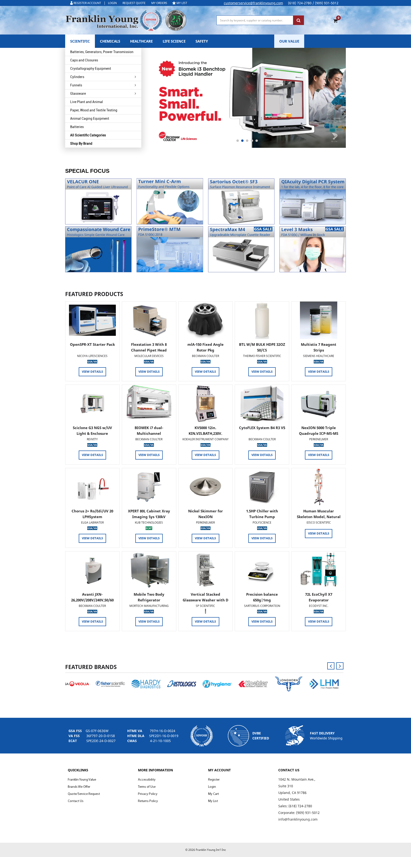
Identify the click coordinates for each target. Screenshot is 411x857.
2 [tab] (242, 140)
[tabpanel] (247, 98)
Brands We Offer (79, 787)
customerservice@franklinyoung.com (253, 3)
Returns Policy (148, 801)
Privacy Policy (147, 794)
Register (214, 780)
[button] (98, 201)
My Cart (213, 794)
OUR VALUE (289, 41)
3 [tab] (247, 140)
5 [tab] (256, 140)
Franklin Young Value (82, 780)
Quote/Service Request (84, 794)
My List (213, 801)
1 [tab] (237, 140)
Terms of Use (147, 787)
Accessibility (147, 780)
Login (212, 787)
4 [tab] (252, 140)
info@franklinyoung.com (298, 819)
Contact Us (75, 801)
